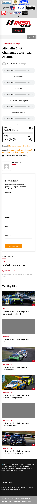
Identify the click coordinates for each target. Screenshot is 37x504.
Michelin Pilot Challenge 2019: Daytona (16, 340)
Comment (9, 192)
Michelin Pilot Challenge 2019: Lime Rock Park (16, 424)
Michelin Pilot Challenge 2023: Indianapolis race (16, 368)
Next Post (6, 257)
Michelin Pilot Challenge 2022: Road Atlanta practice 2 (16, 452)
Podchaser (15, 152)
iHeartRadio (6, 152)
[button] (29, 37)
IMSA (5, 261)
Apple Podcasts (17, 150)
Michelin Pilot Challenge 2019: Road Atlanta (17, 53)
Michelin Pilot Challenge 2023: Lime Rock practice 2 (16, 313)
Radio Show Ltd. (27, 501)
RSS (28, 152)
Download (26, 146)
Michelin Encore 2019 (13, 265)
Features (4, 501)
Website (8, 236)
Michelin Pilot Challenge (11, 43)
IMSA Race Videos (14, 501)
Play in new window (15, 146)
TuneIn (22, 152)
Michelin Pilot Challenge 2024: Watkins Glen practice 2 (16, 396)
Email (7, 226)
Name (7, 217)
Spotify (29, 150)
